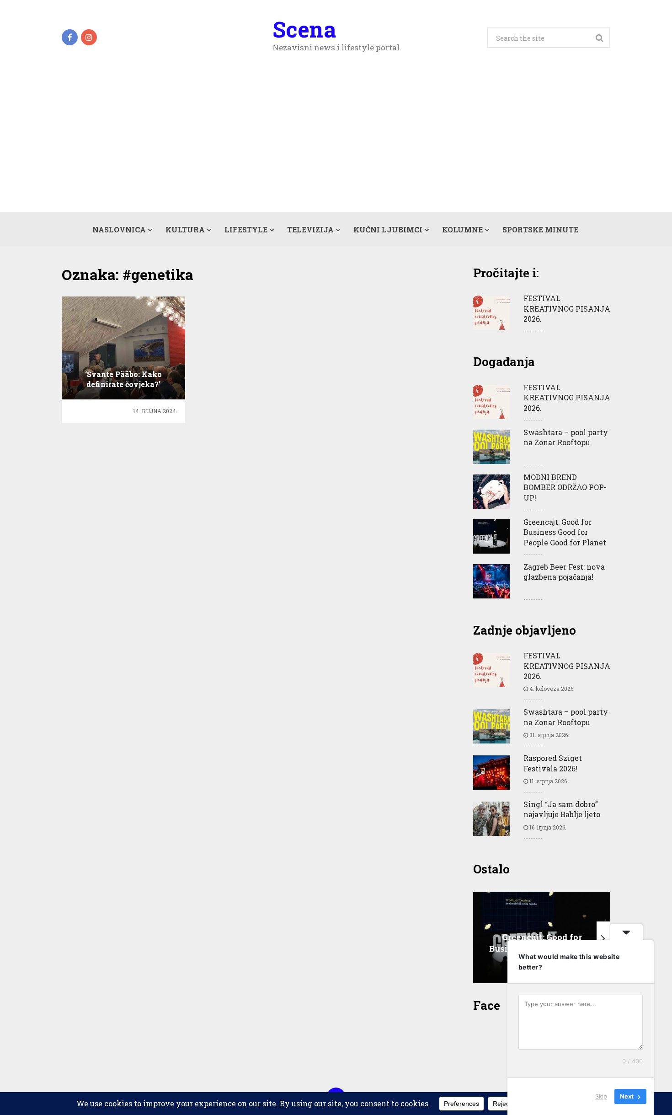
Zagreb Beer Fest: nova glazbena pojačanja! (564, 572)
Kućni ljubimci (387, 229)
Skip (601, 1096)
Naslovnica (119, 229)
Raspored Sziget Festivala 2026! (552, 763)
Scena (304, 29)
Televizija (310, 229)
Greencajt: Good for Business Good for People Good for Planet (564, 532)
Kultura (185, 229)
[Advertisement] (336, 144)
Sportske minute (540, 229)
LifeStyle (245, 229)
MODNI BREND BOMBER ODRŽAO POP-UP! (565, 487)
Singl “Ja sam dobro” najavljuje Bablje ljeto (561, 809)
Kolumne (462, 229)
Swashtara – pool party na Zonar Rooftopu (565, 437)
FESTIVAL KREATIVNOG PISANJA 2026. (566, 308)
